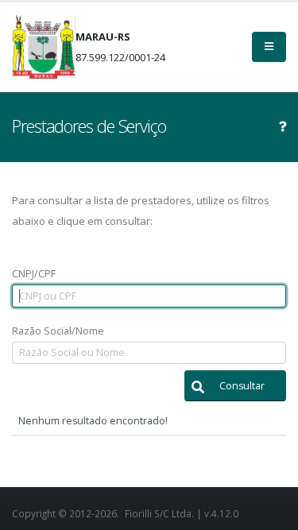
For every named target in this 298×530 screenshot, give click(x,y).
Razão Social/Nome (58, 331)
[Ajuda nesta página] (283, 126)
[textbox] (149, 296)
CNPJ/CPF (34, 273)
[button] (235, 385)
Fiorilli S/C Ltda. (159, 513)
